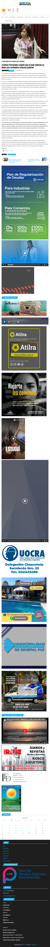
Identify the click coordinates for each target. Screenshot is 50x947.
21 (29, 830)
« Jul (2, 838)
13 (22, 828)
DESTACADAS (20, 17)
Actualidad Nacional (12, 154)
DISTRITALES (28, 17)
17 (2, 830)
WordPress (24, 944)
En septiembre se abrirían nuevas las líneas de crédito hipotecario (34, 160)
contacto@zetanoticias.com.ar (9, 895)
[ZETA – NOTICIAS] (2, 17)
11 (9, 828)
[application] (25, 253)
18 (9, 830)
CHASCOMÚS (12, 17)
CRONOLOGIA (35, 17)
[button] (25, 253)
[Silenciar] (44, 264)
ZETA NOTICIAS (19, 70)
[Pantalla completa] (46, 264)
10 (2, 828)
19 (15, 830)
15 (35, 828)
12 (15, 828)
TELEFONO (5, 890)
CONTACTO (42, 17)
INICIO (6, 17)
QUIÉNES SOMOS (8, 21)
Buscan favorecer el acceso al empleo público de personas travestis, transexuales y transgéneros (15, 161)
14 (29, 828)
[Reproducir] (3, 264)
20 (22, 830)
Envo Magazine (33, 944)
